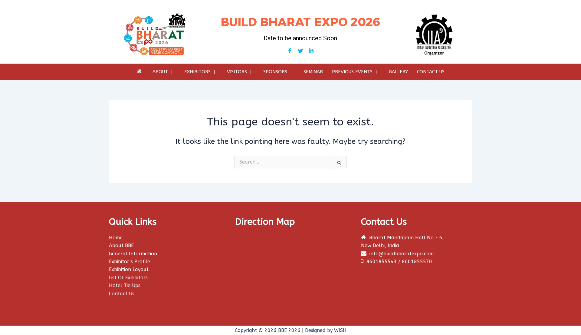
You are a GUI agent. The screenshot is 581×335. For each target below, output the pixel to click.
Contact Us (121, 294)
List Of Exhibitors (128, 277)
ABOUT (160, 72)
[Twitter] (300, 50)
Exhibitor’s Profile (129, 261)
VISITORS (237, 72)
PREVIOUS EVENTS (352, 72)
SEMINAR (313, 72)
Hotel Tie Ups (124, 285)
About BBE (121, 245)
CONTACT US (431, 72)
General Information (133, 254)
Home (116, 237)
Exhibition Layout (129, 269)
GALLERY (398, 72)
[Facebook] (289, 50)
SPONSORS (275, 72)
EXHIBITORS (197, 72)
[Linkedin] (311, 50)
